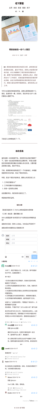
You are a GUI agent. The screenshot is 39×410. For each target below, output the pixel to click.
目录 (19, 8)
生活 (21, 55)
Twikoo (31, 401)
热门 (34, 261)
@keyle (13, 380)
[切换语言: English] (19, 11)
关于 (28, 8)
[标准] (23, 11)
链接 (24, 8)
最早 (32, 261)
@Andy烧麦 (14, 328)
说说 (15, 8)
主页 (10, 8)
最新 (29, 261)
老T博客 (19, 3)
